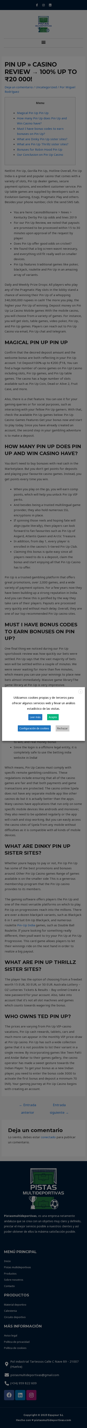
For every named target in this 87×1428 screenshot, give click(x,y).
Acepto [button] (53, 717)
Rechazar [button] (62, 728)
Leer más (35, 717)
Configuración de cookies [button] (34, 728)
